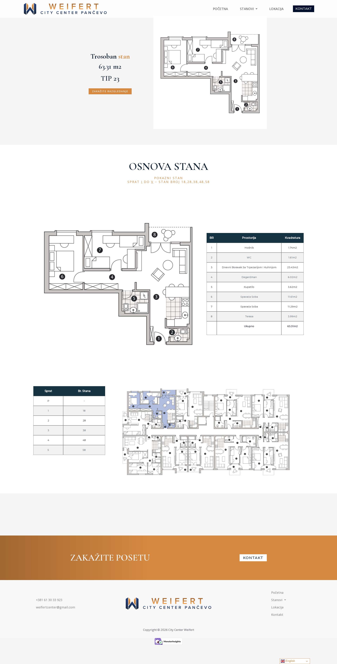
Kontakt (303, 9)
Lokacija (276, 9)
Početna (220, 9)
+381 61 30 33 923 (49, 600)
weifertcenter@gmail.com (55, 607)
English (290, 660)
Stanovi (247, 9)
